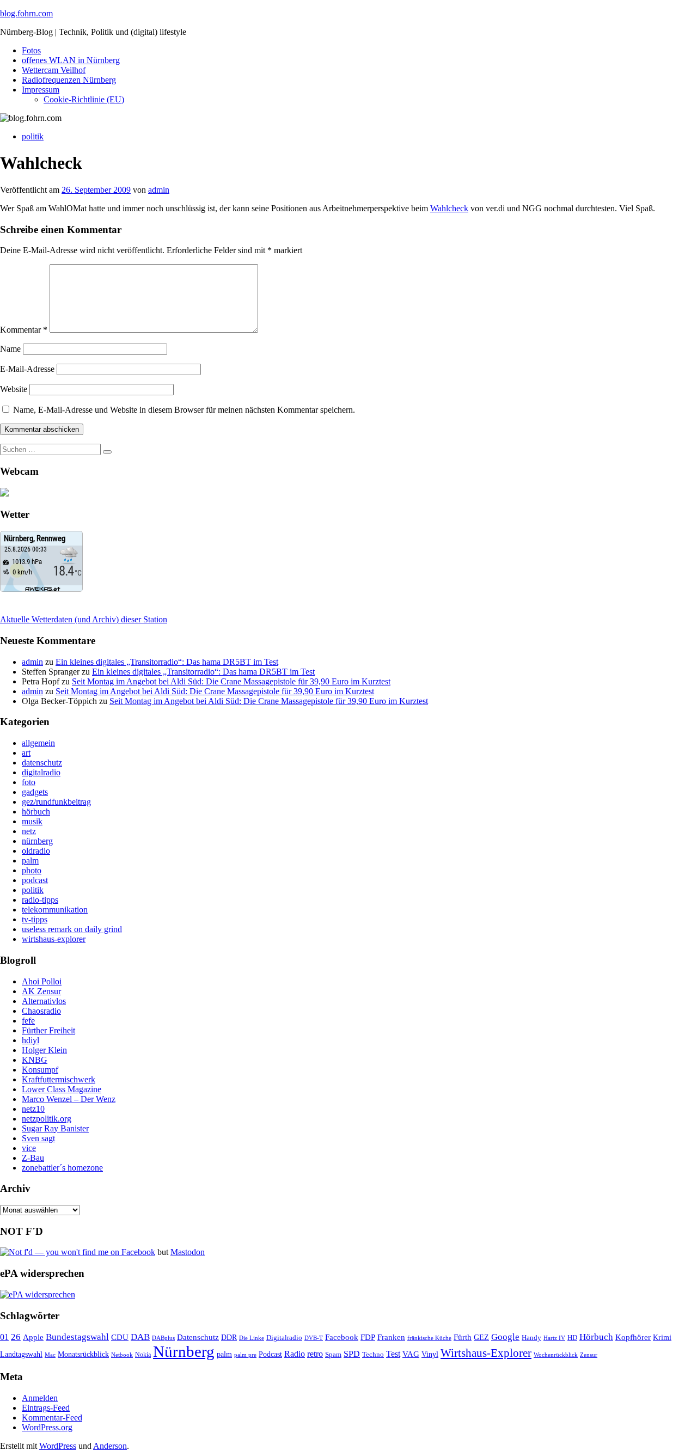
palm (30, 860)
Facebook (341, 1337)
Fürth (463, 1337)
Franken (391, 1337)
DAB (140, 1337)
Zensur (588, 1354)
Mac (50, 1354)
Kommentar (23, 329)
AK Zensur (41, 991)
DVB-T (313, 1338)
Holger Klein (44, 1050)
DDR (229, 1337)
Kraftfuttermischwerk (58, 1079)
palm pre (245, 1354)
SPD (352, 1353)
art (26, 752)
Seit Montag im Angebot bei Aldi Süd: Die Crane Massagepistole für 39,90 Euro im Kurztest (231, 681)
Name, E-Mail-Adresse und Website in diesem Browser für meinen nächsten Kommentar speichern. (184, 409)
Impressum (40, 89)
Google (505, 1337)
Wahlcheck (449, 208)
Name (10, 348)
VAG (410, 1353)
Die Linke (251, 1337)
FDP (367, 1337)
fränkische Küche (429, 1338)
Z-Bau (33, 1157)
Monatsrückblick (83, 1354)
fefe (28, 1020)
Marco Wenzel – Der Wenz (68, 1099)
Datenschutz (198, 1337)
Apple (33, 1337)
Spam (333, 1354)
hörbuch (36, 811)
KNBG (34, 1059)
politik (33, 136)
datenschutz (42, 762)
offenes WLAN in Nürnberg (71, 60)
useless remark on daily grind (72, 929)
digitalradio (41, 772)
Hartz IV (554, 1337)
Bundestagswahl (77, 1337)
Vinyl (429, 1354)
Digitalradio (284, 1337)
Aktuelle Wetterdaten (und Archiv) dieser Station (83, 619)
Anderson (110, 1445)
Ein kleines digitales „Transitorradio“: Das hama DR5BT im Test (167, 661)
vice (29, 1148)
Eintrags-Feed (46, 1407)
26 (16, 1337)
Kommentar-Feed (52, 1417)
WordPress (57, 1445)
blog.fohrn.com (26, 13)
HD (572, 1338)
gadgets (35, 792)
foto (28, 782)
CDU (120, 1337)
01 (4, 1337)
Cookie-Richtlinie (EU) (84, 99)
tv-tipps (34, 919)
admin (158, 189)
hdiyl (30, 1040)
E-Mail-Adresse (27, 369)
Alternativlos (44, 1001)
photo (31, 870)
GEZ (481, 1337)
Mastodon (187, 1252)
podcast (35, 880)
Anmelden (40, 1398)
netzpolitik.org (46, 1118)
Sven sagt (38, 1138)
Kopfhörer (633, 1337)
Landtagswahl (21, 1354)
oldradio (36, 850)
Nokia (143, 1354)
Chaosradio (41, 1010)
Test (393, 1354)
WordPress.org (47, 1427)
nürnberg (37, 841)
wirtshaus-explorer (53, 939)
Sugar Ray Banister (55, 1128)
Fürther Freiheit (48, 1030)
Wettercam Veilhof (53, 70)
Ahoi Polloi (42, 981)
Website (13, 389)
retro (315, 1353)
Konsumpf (40, 1069)
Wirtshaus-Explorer (486, 1352)
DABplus (163, 1337)
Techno (373, 1354)
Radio (294, 1353)
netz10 (33, 1108)
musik (32, 821)
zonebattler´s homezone (62, 1167)
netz (29, 831)
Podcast (270, 1354)
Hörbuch (596, 1337)
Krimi (662, 1337)
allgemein (38, 743)
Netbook (122, 1354)
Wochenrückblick (556, 1354)
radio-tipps (40, 899)
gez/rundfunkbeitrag (56, 801)
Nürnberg (184, 1351)
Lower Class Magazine (61, 1089)
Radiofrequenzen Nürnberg (69, 79)
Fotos (31, 50)
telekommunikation (55, 909)
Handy (531, 1338)
